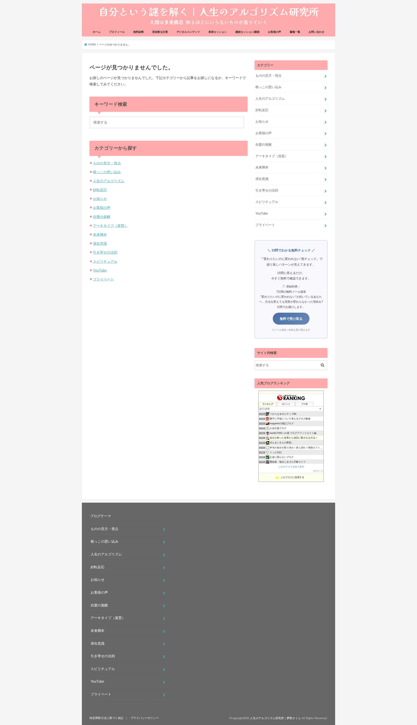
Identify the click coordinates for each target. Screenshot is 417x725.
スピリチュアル (105, 261)
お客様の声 (274, 31)
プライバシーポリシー (145, 718)
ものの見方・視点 (107, 163)
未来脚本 (100, 234)
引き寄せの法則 (105, 252)
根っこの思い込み (107, 172)
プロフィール (117, 31)
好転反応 (100, 190)
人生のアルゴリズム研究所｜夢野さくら (275, 718)
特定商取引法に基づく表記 (106, 718)
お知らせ (100, 199)
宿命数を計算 (160, 31)
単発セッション (217, 31)
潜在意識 (100, 243)
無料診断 (138, 31)
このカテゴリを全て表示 (291, 466)
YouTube (100, 270)
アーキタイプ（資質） (110, 226)
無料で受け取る (291, 318)
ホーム (97, 31)
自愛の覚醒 (101, 217)
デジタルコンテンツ (188, 31)
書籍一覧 (295, 31)
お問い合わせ (316, 31)
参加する (318, 471)
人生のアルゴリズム (108, 181)
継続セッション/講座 (247, 31)
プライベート (103, 279)
